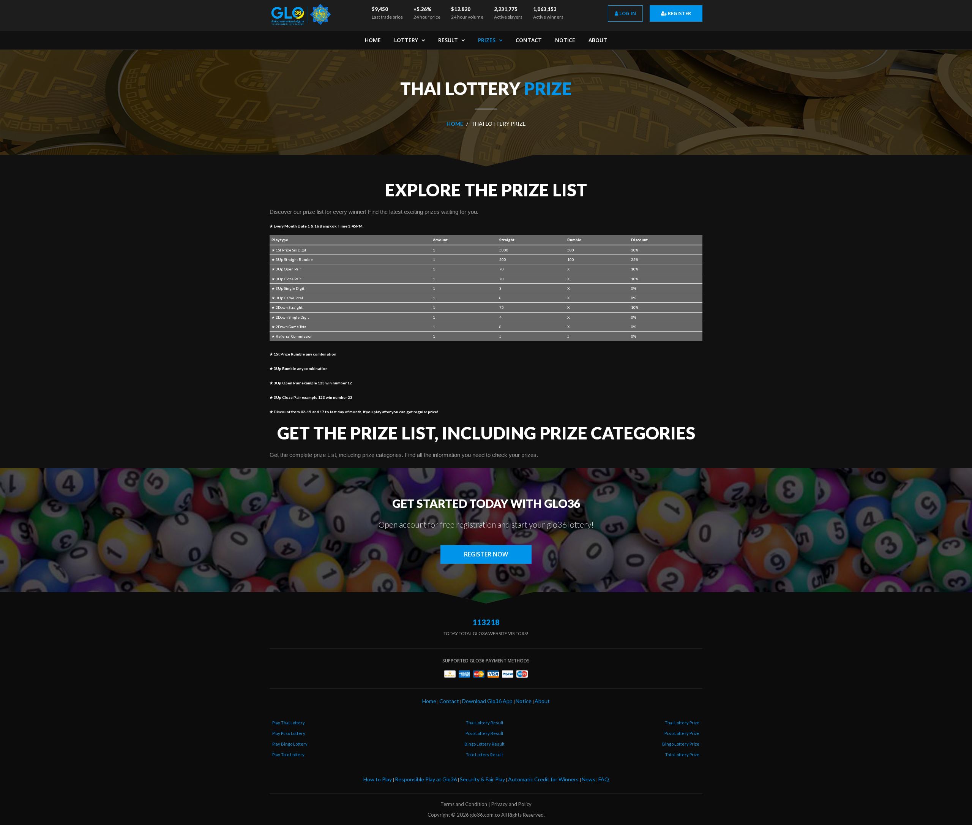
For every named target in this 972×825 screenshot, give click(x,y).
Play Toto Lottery (288, 754)
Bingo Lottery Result (484, 743)
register (679, 13)
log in (627, 13)
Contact (529, 40)
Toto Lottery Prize (682, 754)
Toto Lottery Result (484, 754)
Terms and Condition (463, 804)
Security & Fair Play (482, 779)
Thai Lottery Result (484, 722)
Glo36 (562, 503)
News (588, 779)
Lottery (407, 40)
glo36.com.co (485, 815)
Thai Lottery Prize (682, 722)
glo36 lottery (569, 524)
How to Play (377, 779)
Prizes (487, 40)
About (598, 40)
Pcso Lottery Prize (681, 733)
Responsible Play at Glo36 (426, 779)
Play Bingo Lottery (290, 743)
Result (448, 40)
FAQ (603, 779)
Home (373, 40)
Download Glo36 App (487, 701)
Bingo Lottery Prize (680, 743)
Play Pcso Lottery (288, 733)
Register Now (486, 554)
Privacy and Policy (511, 804)
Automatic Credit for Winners (543, 779)
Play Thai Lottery (288, 722)
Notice (565, 40)
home (455, 123)
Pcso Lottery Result (484, 733)
